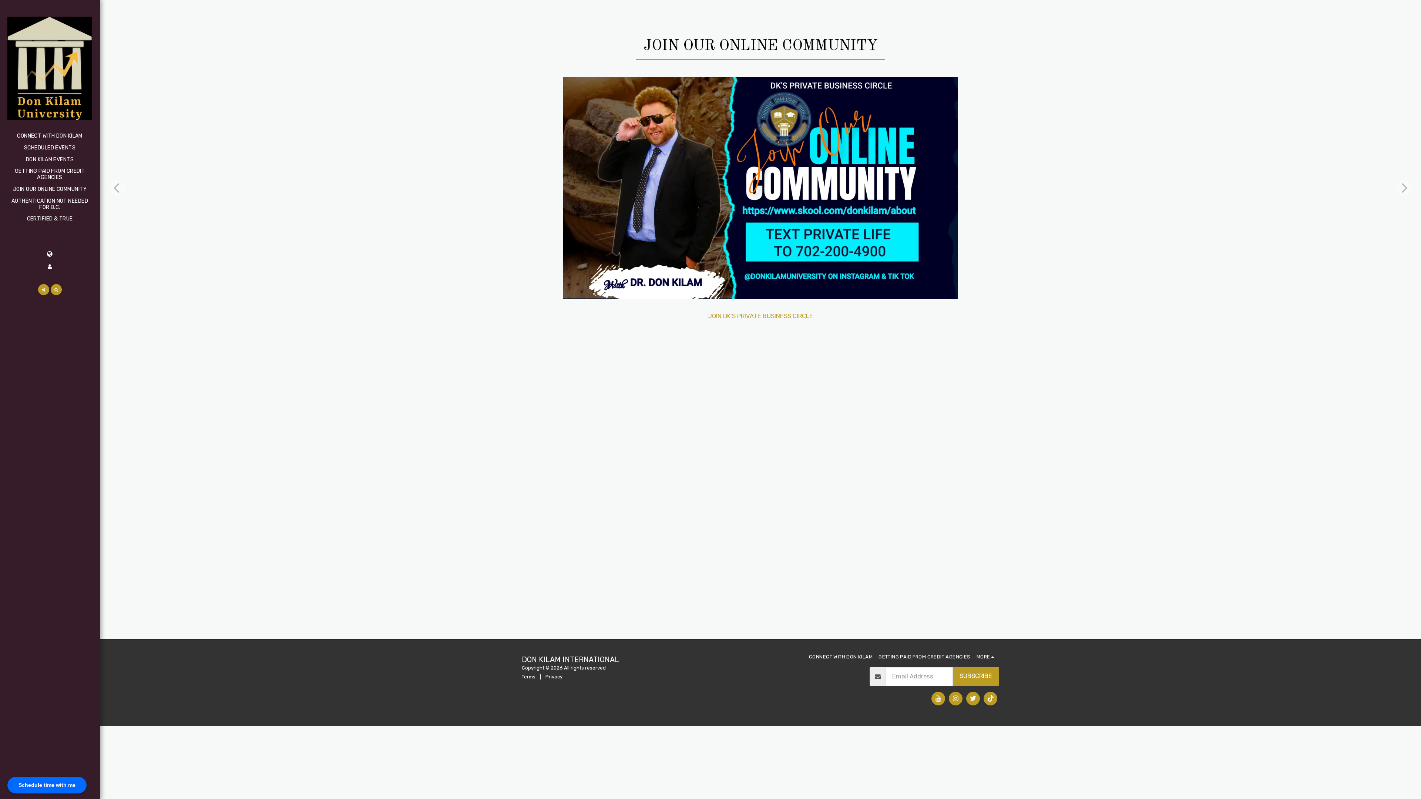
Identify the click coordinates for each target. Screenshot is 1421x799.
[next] (1403, 188)
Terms (528, 677)
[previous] (117, 188)
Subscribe (976, 676)
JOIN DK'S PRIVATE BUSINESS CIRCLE (760, 316)
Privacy (553, 677)
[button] (43, 289)
